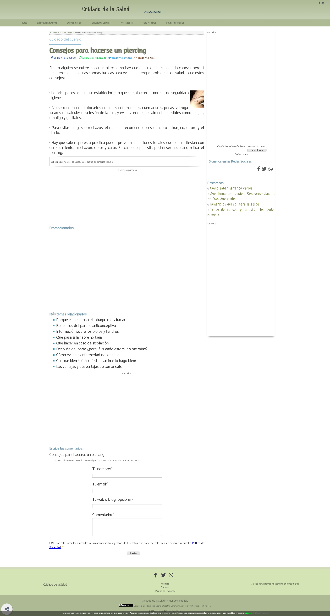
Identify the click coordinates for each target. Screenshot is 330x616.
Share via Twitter (121, 57)
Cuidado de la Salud (105, 9)
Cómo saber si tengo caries (231, 188)
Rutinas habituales (175, 22)
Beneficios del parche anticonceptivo (86, 326)
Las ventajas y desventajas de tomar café (89, 367)
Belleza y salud (74, 22)
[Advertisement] (126, 198)
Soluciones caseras (101, 22)
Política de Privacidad (165, 591)
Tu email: (100, 484)
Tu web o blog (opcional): (112, 499)
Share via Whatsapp (94, 57)
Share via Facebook (65, 57)
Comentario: (103, 515)
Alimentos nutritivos (47, 22)
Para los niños (149, 22)
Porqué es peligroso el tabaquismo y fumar (90, 320)
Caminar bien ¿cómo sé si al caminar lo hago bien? (96, 361)
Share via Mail (146, 57)
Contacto (165, 587)
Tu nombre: (102, 469)
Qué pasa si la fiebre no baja (79, 337)
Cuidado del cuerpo (65, 39)
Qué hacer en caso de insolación (82, 343)
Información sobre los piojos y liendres (87, 331)
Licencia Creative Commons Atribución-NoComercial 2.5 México (183, 606)
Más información (262, 613)
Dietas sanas (127, 22)
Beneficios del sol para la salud (234, 204)
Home (24, 22)
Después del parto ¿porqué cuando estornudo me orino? (102, 349)
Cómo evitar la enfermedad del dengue (87, 355)
